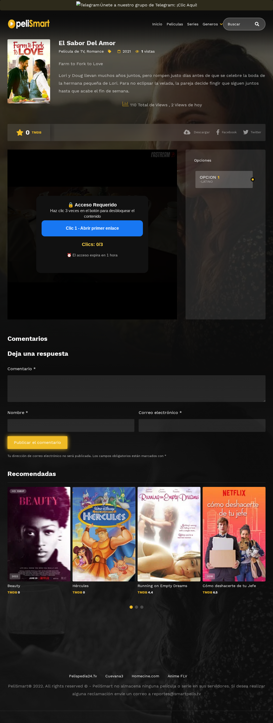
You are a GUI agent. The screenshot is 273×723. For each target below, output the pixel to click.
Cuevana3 (114, 676)
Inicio (157, 24)
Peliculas (175, 24)
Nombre (17, 412)
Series (192, 24)
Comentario (21, 368)
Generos (210, 24)
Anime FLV (177, 676)
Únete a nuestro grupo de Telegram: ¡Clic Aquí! (148, 4)
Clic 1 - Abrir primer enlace (92, 228)
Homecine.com (145, 676)
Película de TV (71, 51)
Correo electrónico (160, 412)
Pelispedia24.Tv (83, 676)
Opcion (209, 179)
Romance (95, 51)
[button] (131, 607)
